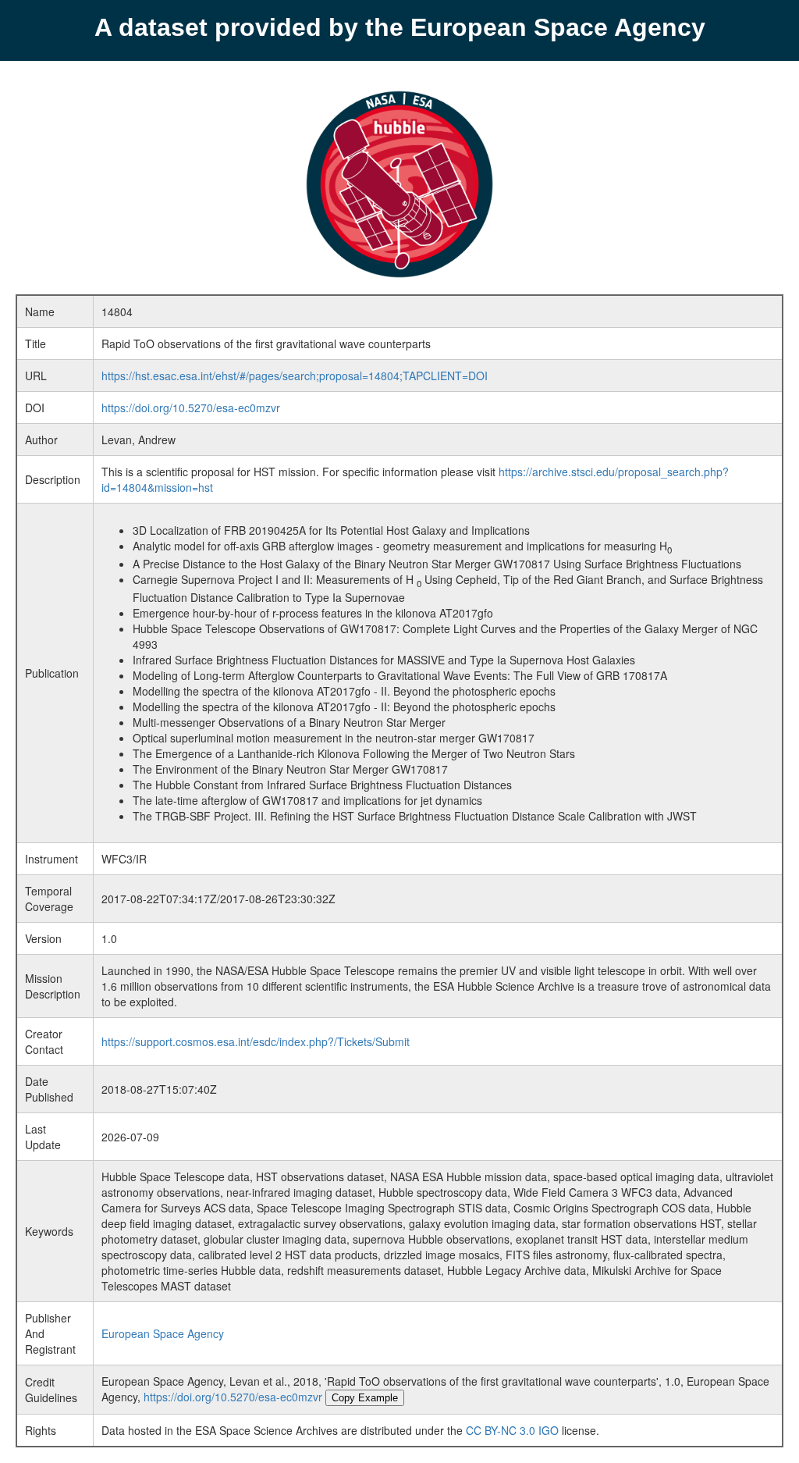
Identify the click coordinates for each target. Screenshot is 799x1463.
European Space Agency (162, 1333)
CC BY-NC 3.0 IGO (512, 1430)
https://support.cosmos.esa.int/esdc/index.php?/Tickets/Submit (255, 1041)
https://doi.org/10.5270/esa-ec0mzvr (190, 407)
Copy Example (365, 1398)
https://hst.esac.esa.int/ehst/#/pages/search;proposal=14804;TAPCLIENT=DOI (294, 375)
